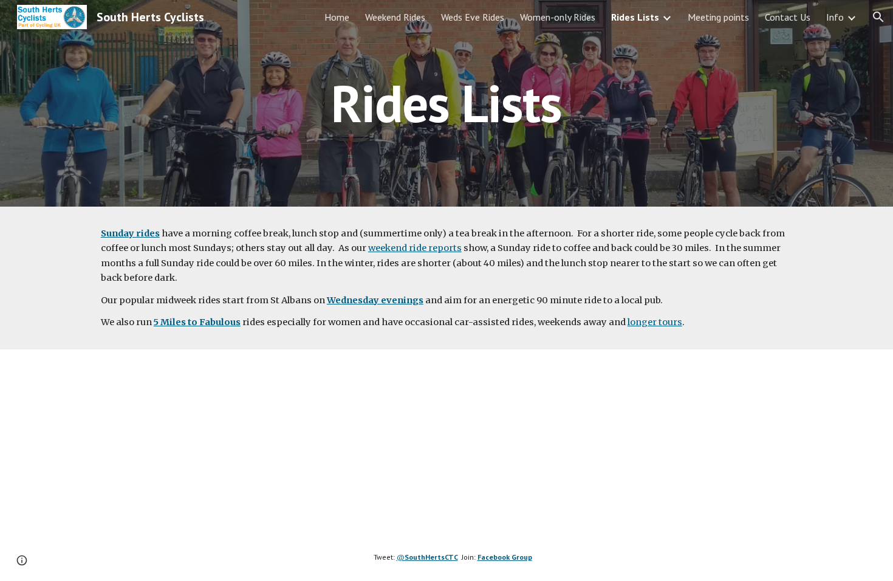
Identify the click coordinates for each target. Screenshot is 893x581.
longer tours (655, 322)
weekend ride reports (415, 247)
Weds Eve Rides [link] (472, 17)
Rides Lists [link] (635, 17)
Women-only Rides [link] (557, 17)
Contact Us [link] (787, 17)
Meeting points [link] (718, 17)
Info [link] (835, 17)
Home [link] (336, 17)
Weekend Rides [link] (395, 17)
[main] (446, 103)
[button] (878, 17)
